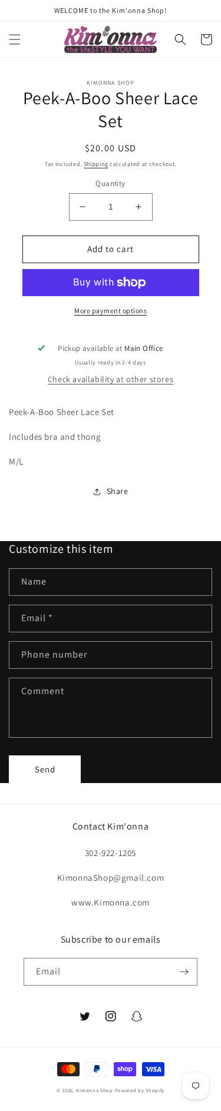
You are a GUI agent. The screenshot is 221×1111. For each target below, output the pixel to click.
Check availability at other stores (110, 379)
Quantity (110, 183)
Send (45, 769)
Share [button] (117, 491)
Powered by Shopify (140, 1090)
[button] (15, 39)
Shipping (96, 164)
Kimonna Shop (94, 1090)
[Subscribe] (184, 972)
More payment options (110, 310)
